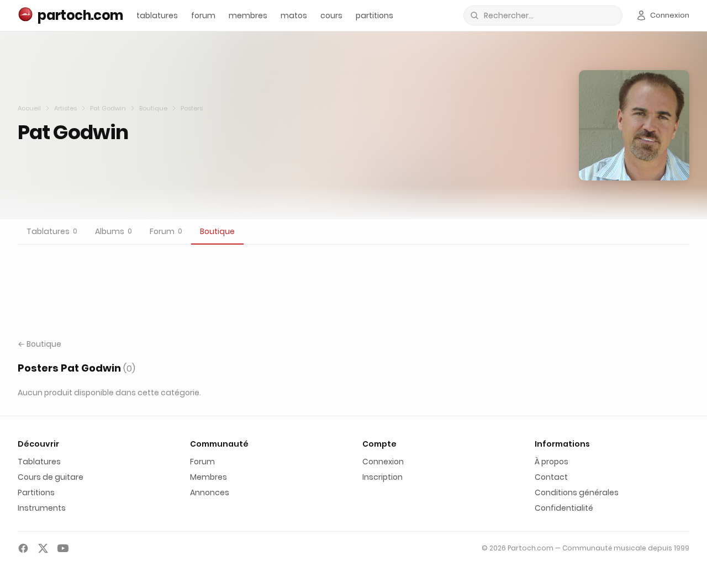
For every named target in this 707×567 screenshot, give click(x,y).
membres (248, 15)
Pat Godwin (108, 108)
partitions (374, 15)
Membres (208, 477)
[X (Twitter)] (43, 548)
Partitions (36, 492)
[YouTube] (62, 548)
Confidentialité (564, 507)
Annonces (209, 492)
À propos (551, 461)
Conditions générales (577, 492)
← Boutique (39, 343)
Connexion (383, 461)
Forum (202, 461)
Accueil (29, 108)
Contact (551, 477)
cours (331, 15)
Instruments (42, 507)
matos (294, 15)
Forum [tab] (166, 231)
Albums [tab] (113, 231)
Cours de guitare (50, 477)
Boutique (153, 108)
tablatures (157, 15)
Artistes (65, 108)
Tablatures (39, 461)
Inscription (382, 477)
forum (203, 15)
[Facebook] (23, 548)
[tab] (52, 232)
